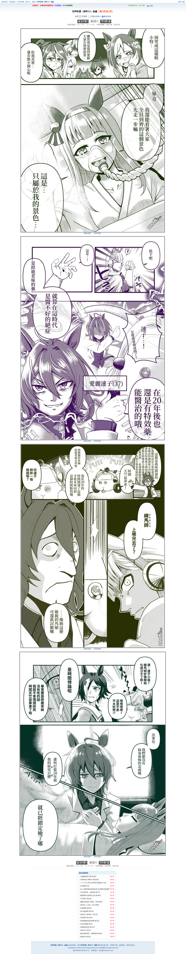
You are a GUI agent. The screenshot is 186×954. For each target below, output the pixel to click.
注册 (183, 2)
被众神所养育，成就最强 (88, 933)
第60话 (89, 898)
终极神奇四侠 (84, 927)
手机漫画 (12, 2)
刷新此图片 (87, 233)
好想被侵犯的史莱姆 (87, 921)
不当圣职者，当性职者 (88, 892)
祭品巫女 (83, 937)
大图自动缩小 (95, 16)
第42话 (99, 933)
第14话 (92, 927)
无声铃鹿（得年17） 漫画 (27, 2)
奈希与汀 (83, 930)
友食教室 (83, 908)
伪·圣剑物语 (84, 911)
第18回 (99, 902)
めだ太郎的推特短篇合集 (88, 889)
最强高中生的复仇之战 (88, 895)
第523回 (96, 879)
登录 (179, 2)
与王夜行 (83, 898)
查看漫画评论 (133, 5)
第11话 (95, 914)
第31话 (96, 921)
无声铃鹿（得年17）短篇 (45, 2)
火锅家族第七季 (85, 876)
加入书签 (142, 5)
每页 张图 (81, 16)
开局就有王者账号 (86, 879)
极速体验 (107, 16)
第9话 (89, 930)
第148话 (89, 918)
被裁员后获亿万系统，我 (88, 902)
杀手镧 (82, 886)
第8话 (97, 905)
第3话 (90, 924)
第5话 (89, 937)
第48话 (98, 895)
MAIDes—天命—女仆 (87, 905)
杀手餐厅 (83, 918)
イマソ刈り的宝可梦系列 (88, 883)
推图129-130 (101, 883)
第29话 (89, 908)
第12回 (93, 876)
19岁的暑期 (84, 924)
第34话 (91, 911)
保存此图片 (97, 233)
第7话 (87, 886)
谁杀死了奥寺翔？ (86, 914)
